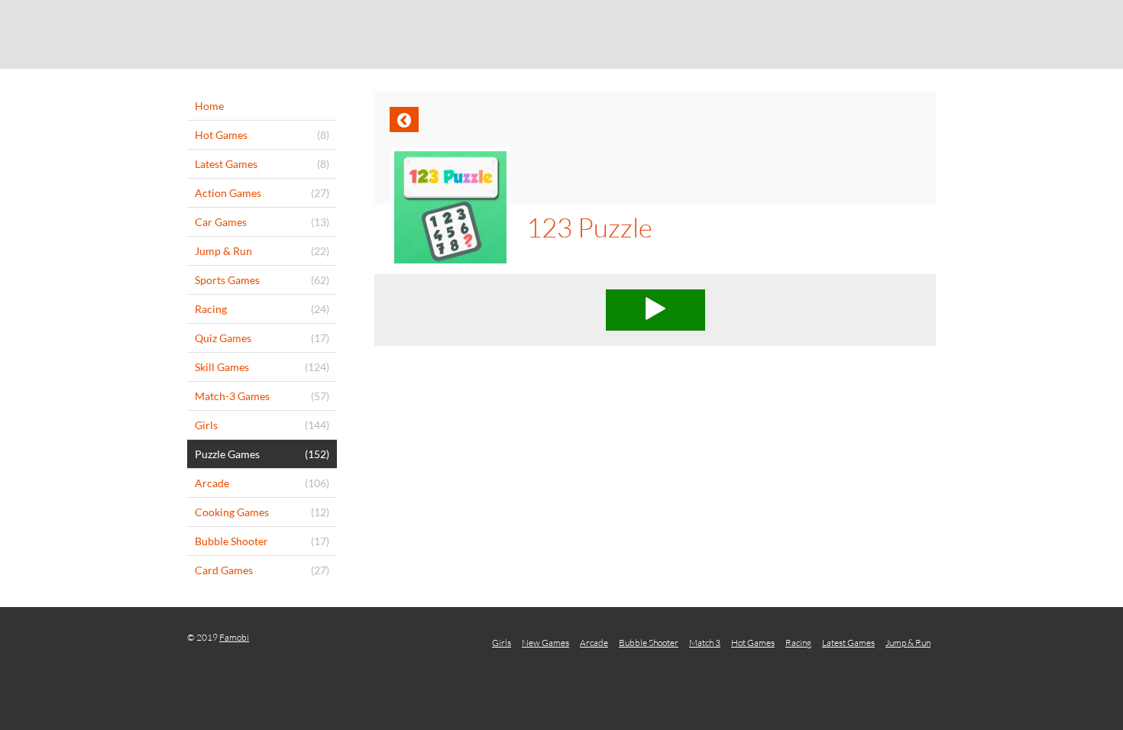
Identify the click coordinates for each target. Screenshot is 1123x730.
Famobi (234, 637)
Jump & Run (907, 642)
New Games (545, 642)
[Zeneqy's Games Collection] (561, 34)
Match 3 (704, 642)
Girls (501, 642)
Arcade (594, 642)
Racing (798, 642)
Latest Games (848, 642)
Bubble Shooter (648, 642)
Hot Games (753, 642)
